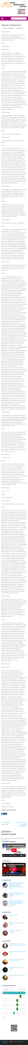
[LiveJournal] (6, 814)
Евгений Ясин (11, 28)
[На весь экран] (24, 855)
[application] (14, 850)
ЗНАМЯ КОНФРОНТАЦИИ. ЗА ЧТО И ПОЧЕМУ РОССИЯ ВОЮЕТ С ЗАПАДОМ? (16, 894)
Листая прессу (20, 28)
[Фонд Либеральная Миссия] (14, 4)
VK (5, 1043)
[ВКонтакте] (2, 814)
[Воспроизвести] (4, 855)
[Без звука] (21, 855)
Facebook (6, 1041)
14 (17, 1004)
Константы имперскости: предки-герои (17, 975)
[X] (4, 814)
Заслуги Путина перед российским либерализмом (21, 824)
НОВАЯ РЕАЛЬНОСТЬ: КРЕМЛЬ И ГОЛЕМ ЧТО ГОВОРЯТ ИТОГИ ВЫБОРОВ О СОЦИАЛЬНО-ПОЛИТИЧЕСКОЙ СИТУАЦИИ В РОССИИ (16, 885)
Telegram (21, 1041)
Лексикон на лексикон (13, 914)
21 (17, 1009)
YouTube (14, 1041)
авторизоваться (5, 840)
